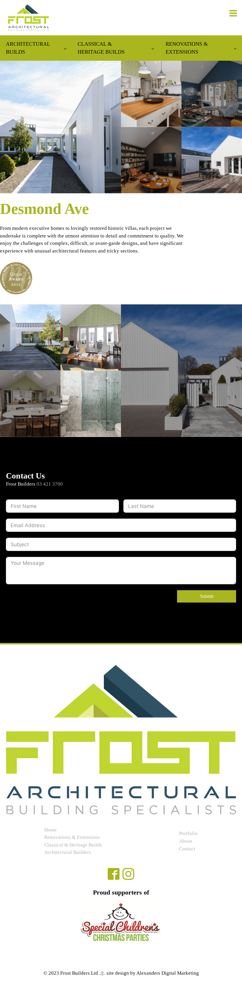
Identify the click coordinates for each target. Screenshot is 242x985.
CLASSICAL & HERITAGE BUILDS (101, 48)
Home (50, 830)
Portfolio (188, 833)
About (185, 841)
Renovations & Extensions (72, 837)
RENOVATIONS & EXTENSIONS (187, 48)
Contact (187, 849)
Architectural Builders (67, 852)
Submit (206, 596)
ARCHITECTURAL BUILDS (28, 48)
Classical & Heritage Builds (73, 845)
